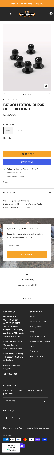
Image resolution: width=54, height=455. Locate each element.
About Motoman (37, 356)
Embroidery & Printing (39, 336)
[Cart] (49, 14)
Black (8, 130)
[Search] (10, 14)
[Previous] (4, 94)
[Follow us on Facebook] (6, 418)
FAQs (32, 346)
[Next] (49, 94)
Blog (32, 331)
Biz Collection (11, 100)
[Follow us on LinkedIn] (19, 418)
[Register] (44, 401)
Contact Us (34, 351)
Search (33, 316)
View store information (15, 176)
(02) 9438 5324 (10, 374)
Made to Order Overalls (40, 341)
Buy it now (27, 162)
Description (9, 192)
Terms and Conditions (39, 321)
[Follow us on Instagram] (13, 418)
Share (5, 182)
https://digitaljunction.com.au (38, 428)
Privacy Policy (36, 326)
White (19, 130)
